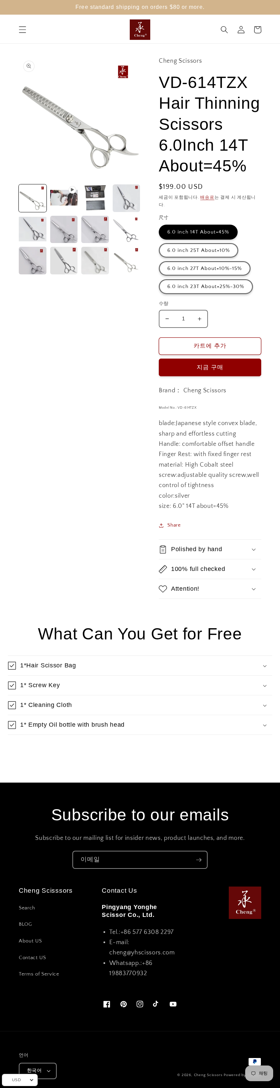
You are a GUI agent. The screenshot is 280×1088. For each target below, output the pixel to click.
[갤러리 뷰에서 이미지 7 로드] (126, 229)
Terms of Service (39, 974)
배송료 (207, 197)
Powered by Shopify (242, 1075)
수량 (164, 303)
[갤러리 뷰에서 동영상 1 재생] (64, 198)
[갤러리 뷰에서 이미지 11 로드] (126, 260)
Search (27, 908)
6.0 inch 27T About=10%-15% (204, 268)
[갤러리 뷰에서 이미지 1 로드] (32, 198)
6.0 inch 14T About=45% (198, 232)
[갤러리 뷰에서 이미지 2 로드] (95, 198)
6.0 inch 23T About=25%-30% (205, 286)
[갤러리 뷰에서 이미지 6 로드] (95, 229)
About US (30, 941)
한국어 (34, 1070)
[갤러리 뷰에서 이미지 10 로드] (95, 260)
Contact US (32, 958)
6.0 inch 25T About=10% (198, 250)
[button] (22, 29)
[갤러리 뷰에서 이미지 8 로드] (32, 260)
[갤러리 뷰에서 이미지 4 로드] (32, 229)
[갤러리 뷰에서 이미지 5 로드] (64, 229)
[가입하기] (199, 860)
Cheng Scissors (208, 1075)
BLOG (25, 924)
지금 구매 (210, 367)
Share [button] (174, 525)
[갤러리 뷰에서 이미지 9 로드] (64, 260)
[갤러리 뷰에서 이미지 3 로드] (126, 198)
